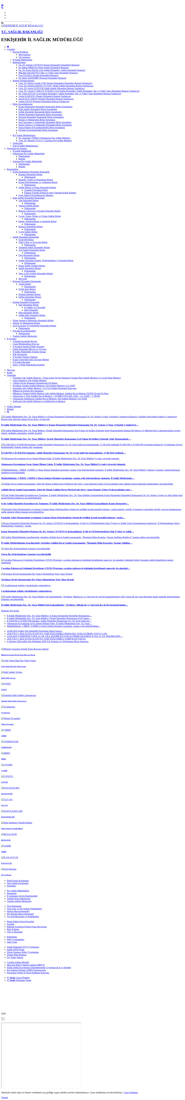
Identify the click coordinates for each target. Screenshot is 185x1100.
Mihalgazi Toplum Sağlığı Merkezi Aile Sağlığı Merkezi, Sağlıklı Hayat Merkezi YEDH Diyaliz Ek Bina (61, 393)
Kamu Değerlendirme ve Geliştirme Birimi (37, 182)
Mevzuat (11, 370)
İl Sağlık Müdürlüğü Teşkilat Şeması (29, 352)
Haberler (5, 611)
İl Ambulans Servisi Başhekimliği (22, 896)
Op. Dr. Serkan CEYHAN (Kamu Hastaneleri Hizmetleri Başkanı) (48, 65)
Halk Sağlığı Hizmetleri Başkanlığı (29, 198)
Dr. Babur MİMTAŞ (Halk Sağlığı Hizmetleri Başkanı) (43, 67)
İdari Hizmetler (31, 310)
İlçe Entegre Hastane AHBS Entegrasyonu (26, 970)
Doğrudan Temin (19, 980)
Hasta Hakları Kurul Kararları (20, 921)
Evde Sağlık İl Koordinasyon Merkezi (35, 195)
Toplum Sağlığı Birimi (28, 206)
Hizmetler (11, 886)
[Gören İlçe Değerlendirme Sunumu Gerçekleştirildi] (25, 548)
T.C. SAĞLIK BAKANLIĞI (22, 32)
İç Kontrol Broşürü (21, 362)
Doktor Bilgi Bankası (16, 955)
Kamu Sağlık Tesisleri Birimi (31, 265)
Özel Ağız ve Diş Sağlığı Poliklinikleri (24, 908)
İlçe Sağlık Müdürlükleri (18, 891)
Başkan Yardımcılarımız (23, 80)
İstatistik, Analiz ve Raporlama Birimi (35, 179)
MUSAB (22, 279)
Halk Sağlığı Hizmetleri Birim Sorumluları (37, 109)
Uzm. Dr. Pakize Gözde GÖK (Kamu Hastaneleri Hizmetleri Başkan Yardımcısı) (55, 83)
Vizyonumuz (24, 57)
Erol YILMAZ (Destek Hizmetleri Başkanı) (38, 75)
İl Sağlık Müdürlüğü (22, 151)
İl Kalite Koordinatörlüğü (24, 331)
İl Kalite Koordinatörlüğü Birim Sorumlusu (38, 130)
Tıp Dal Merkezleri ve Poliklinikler (23, 916)
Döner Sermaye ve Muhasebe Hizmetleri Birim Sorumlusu (45, 125)
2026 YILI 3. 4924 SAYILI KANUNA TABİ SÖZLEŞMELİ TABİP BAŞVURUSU (46, 639)
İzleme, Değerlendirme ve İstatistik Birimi (37, 221)
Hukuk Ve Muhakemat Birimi (26, 323)
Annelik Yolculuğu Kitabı (36, 190)
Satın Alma (12, 942)
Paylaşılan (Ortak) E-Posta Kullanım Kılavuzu (28, 973)
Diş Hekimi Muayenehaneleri (20, 914)
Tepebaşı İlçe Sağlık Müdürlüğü (27, 161)
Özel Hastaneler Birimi (28, 255)
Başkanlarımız (19, 62)
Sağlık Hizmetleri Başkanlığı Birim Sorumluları (40, 112)
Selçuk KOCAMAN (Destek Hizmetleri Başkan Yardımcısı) (46, 99)
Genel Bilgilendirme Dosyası (26, 344)
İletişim (21, 159)
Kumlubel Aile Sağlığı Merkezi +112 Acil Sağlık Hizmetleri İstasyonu (44, 388)
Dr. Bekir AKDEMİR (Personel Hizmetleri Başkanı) (42, 78)
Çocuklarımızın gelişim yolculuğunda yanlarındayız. (26, 591)
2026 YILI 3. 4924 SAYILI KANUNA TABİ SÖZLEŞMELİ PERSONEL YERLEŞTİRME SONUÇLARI (57, 633)
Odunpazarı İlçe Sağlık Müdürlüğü (29, 153)
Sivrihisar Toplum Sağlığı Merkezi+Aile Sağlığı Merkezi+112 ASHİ (44, 385)
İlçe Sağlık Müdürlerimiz (24, 135)
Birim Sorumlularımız (23, 104)
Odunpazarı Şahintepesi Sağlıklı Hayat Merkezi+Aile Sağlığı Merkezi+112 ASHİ (50, 398)
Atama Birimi (24, 284)
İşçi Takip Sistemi (15, 957)
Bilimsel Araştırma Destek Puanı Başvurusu (27, 926)
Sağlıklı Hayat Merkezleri (18, 898)
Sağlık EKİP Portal (15, 949)
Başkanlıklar (12, 169)
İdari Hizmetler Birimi (28, 305)
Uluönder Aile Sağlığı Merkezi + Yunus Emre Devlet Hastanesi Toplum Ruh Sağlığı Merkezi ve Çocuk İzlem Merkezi (67, 378)
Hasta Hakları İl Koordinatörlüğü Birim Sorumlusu (41, 127)
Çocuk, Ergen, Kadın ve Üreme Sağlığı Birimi (39, 216)
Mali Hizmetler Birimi (28, 312)
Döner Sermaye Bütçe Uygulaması (23, 952)
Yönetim (11, 49)
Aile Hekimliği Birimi (28, 200)
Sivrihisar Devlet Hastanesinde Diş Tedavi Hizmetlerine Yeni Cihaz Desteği (37, 579)
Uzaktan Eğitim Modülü (18, 962)
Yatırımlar (11, 375)
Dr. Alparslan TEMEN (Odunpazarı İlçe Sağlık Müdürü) (44, 138)
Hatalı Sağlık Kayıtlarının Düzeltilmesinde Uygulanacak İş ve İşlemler (39, 967)
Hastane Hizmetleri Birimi (30, 174)
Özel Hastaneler (14, 906)
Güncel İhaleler (18, 977)
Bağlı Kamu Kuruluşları (18, 880)
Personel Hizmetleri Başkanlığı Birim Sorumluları (41, 117)
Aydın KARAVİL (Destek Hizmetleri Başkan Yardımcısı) (44, 96)
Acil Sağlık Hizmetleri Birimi (31, 250)
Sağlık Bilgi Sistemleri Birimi (31, 315)
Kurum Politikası (20, 52)
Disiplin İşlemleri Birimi (29, 294)
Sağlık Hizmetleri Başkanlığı (26, 237)
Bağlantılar (12, 937)
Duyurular (14, 611)
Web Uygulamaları (15, 939)
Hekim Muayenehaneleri (18, 911)
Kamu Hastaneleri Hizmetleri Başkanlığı (31, 172)
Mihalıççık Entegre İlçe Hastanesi (28, 391)
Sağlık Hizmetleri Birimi (29, 268)
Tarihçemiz (18, 143)
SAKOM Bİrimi (26, 239)
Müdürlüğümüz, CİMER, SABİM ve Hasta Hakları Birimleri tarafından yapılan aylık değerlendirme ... (54, 626)
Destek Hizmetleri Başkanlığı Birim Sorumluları (40, 114)
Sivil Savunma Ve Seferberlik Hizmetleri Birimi (34, 325)
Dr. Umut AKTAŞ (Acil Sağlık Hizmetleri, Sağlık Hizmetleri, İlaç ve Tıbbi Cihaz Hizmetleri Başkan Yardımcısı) (69, 93)
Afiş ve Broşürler (15, 932)
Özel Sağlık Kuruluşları (17, 883)
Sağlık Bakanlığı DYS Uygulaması (23, 947)
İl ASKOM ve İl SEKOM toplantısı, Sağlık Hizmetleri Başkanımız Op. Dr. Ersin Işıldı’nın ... (49, 621)
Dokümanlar (30, 286)
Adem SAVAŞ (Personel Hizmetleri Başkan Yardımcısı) (43, 101)
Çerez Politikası (131, 1092)
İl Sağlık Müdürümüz (22, 60)
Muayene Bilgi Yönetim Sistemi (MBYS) (26, 965)
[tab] (92, 620)
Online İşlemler (14, 406)
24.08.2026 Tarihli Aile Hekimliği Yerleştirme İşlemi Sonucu (34, 631)
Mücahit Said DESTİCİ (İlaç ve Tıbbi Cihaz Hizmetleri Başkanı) (48, 73)
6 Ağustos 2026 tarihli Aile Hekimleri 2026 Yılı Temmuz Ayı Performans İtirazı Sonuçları (47, 641)
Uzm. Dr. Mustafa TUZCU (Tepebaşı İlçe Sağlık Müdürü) (45, 140)
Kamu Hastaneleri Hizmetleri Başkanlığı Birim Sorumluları (45, 106)
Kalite (9, 372)
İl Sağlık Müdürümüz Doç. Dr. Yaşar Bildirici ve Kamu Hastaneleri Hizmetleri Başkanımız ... (49, 615)
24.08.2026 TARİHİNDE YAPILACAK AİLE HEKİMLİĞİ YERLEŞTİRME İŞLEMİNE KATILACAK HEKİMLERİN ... (65, 636)
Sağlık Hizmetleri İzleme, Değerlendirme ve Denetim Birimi (45, 260)
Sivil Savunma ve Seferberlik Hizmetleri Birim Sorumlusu (44, 122)
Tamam (4, 1097)
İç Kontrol (11, 339)
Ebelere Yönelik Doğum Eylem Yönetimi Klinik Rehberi (50, 192)
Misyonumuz (24, 54)
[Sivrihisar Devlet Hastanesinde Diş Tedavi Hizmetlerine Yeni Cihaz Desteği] (36, 574)
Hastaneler (12, 893)
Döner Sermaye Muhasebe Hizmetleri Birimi (33, 320)
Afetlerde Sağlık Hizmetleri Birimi (34, 247)
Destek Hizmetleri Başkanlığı (26, 302)
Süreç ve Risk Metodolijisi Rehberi (29, 365)
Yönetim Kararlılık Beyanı (25, 341)
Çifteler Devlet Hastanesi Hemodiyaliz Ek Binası (35, 383)
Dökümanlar (24, 156)
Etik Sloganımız (20, 354)
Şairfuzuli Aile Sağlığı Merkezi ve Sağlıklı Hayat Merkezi (39, 401)
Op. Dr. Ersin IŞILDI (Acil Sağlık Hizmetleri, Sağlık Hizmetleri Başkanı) (51, 70)
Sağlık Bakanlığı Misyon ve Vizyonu (30, 349)
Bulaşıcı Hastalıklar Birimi (30, 226)
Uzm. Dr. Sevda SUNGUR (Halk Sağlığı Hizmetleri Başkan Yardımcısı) (51, 88)
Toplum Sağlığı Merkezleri (25, 336)
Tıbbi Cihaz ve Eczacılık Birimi (32, 242)
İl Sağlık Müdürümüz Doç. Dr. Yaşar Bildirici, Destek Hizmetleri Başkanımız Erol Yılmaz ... (49, 618)
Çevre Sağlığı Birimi (27, 232)
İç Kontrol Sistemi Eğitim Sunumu (28, 346)
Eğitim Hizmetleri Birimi (29, 297)
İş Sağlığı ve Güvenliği (34, 307)
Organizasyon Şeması (17, 148)
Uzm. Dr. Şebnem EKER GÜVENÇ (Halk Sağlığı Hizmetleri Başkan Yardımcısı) (55, 86)
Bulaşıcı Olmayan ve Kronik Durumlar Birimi (39, 211)
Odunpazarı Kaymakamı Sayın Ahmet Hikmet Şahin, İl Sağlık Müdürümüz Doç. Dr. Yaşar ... (49, 623)
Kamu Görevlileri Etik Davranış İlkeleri (31, 359)
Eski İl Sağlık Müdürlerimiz (25, 146)
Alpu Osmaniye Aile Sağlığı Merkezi (30, 380)
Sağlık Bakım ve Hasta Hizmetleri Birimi (37, 187)
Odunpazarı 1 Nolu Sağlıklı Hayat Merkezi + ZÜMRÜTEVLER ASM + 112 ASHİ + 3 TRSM (56, 396)
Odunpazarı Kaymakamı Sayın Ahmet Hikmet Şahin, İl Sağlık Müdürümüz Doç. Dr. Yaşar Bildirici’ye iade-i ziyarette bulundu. (63, 464)
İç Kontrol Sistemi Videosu (25, 357)
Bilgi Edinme (13, 929)
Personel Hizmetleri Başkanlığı (27, 281)
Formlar (10, 924)
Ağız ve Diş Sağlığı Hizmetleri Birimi (35, 273)
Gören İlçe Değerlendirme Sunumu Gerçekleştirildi (26, 554)
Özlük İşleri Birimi (27, 289)
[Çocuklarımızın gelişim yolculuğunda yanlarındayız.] (26, 585)
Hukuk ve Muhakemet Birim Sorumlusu (36, 119)
